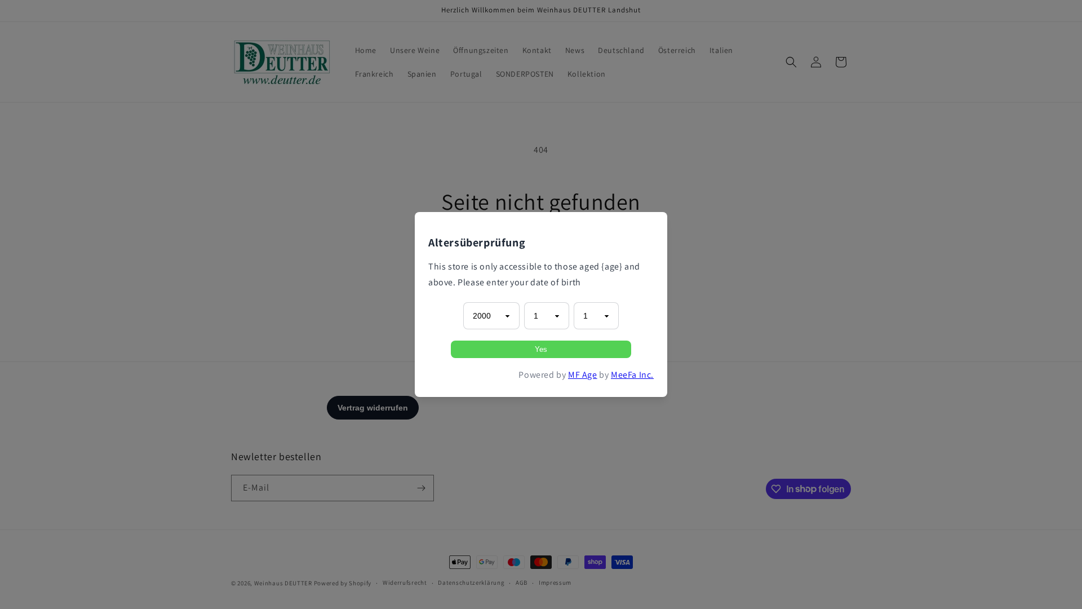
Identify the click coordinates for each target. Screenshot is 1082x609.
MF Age (582, 375)
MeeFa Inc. (632, 375)
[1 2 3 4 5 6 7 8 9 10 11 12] (546, 315)
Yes (541, 349)
